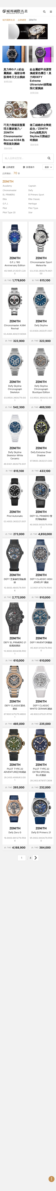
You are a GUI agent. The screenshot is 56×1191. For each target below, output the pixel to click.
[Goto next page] (35, 858)
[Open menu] (51, 12)
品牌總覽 (22, 20)
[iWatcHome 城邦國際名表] (14, 11)
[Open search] (44, 12)
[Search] (49, 158)
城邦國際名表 (8, 20)
